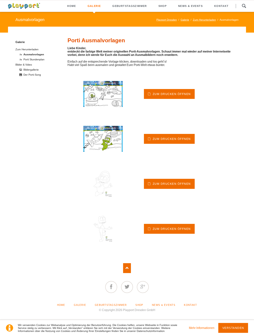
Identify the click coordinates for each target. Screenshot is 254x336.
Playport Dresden (166, 19)
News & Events (163, 305)
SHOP (139, 305)
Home (61, 305)
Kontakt (190, 305)
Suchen (244, 6)
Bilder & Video (23, 64)
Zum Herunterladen (204, 19)
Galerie (185, 19)
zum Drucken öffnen (171, 94)
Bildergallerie (31, 69)
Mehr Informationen (201, 327)
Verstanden (233, 327)
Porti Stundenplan (33, 59)
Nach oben (127, 268)
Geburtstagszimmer (111, 305)
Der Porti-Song (32, 74)
